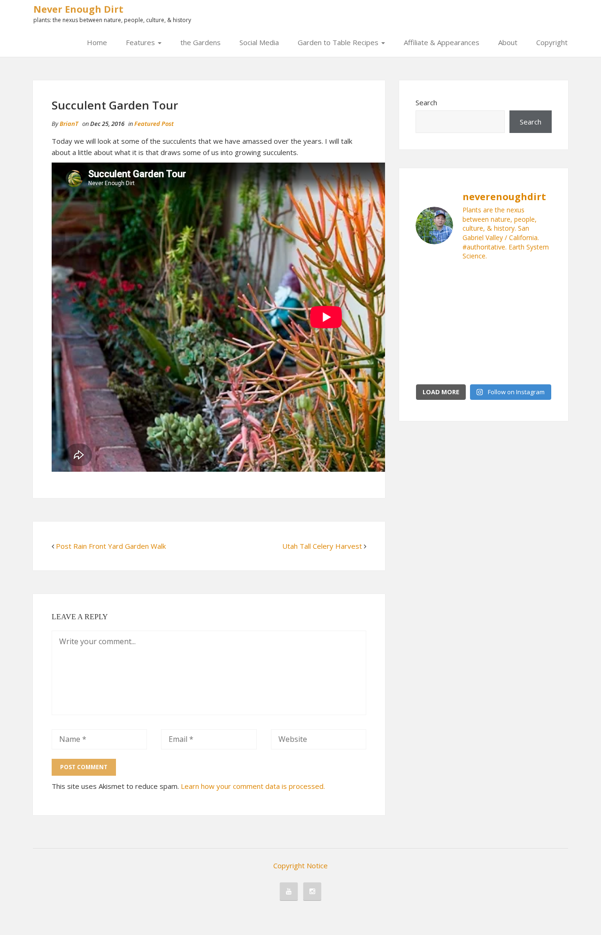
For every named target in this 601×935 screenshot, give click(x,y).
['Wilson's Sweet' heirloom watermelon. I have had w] (466, 280)
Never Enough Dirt (78, 9)
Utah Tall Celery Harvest (322, 546)
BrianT (69, 123)
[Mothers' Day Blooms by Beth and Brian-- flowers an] (466, 302)
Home (97, 42)
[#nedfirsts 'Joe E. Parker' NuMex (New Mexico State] (501, 280)
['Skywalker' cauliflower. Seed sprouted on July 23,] (431, 345)
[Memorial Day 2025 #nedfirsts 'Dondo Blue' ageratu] (501, 367)
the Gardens (200, 42)
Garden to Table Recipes (339, 42)
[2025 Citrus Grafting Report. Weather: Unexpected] (466, 367)
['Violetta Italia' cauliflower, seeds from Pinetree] (466, 324)
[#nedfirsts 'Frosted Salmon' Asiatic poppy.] (536, 367)
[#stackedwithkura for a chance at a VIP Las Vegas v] (501, 302)
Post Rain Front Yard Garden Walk (111, 546)
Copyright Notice (300, 865)
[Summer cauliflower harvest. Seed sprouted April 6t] (536, 345)
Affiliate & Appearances (441, 42)
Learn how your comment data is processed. (253, 786)
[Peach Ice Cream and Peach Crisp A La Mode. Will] (431, 302)
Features (141, 42)
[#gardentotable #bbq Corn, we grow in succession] (536, 280)
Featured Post (154, 123)
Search (426, 102)
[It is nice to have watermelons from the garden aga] (431, 280)
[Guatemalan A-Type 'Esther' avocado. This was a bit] (501, 324)
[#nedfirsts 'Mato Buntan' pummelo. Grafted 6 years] (536, 324)
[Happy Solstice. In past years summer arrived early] (431, 367)
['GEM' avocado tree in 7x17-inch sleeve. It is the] (431, 324)
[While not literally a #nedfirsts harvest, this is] (466, 345)
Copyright (552, 42)
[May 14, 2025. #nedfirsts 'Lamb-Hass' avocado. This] (501, 345)
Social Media (259, 42)
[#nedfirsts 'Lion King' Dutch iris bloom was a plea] (536, 302)
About (507, 42)
